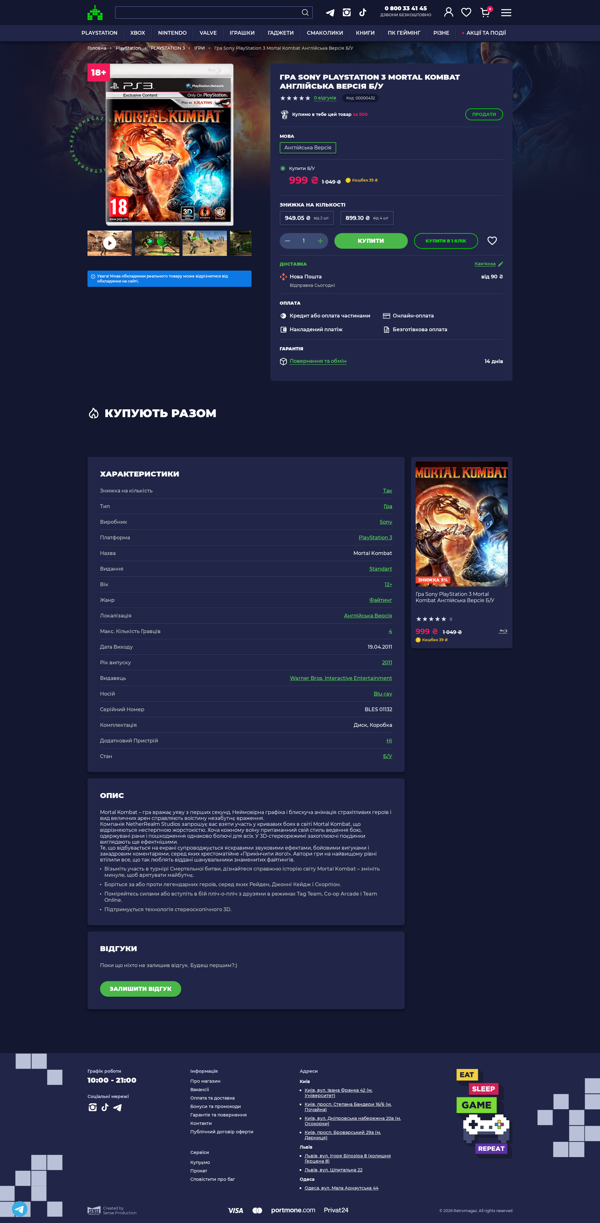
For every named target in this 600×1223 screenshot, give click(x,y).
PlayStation (128, 48)
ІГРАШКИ (242, 33)
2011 (387, 663)
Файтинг (380, 600)
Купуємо (200, 1162)
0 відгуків (325, 98)
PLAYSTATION (100, 33)
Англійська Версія (368, 616)
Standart (380, 569)
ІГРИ (199, 48)
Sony (386, 522)
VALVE (208, 33)
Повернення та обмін (318, 361)
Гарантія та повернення (218, 1115)
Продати (484, 114)
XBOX (137, 33)
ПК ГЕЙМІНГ (404, 33)
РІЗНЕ (441, 33)
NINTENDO (172, 33)
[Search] (305, 12)
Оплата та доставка (212, 1098)
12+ (388, 584)
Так (387, 491)
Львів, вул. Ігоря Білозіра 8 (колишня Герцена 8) (348, 1158)
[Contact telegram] (118, 1108)
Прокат (198, 1171)
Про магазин (205, 1081)
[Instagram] (94, 1108)
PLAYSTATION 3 (168, 48)
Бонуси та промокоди (215, 1106)
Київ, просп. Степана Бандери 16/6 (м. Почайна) (348, 1107)
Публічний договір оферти (221, 1132)
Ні (389, 741)
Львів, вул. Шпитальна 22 (333, 1170)
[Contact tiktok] (106, 1108)
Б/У (387, 756)
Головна (97, 48)
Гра (388, 506)
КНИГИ (365, 33)
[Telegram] (20, 1209)
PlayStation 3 (375, 538)
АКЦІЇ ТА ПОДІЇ (486, 33)
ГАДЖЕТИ (281, 33)
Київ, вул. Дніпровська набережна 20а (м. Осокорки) (353, 1121)
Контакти (201, 1123)
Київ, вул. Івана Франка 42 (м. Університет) (338, 1093)
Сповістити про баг (212, 1179)
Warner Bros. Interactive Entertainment (341, 678)
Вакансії (199, 1089)
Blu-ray (383, 694)
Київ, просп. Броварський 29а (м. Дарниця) (343, 1135)
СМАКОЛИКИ (325, 33)
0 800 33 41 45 (406, 8)
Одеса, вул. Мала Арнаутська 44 (341, 1188)
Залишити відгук (141, 989)
